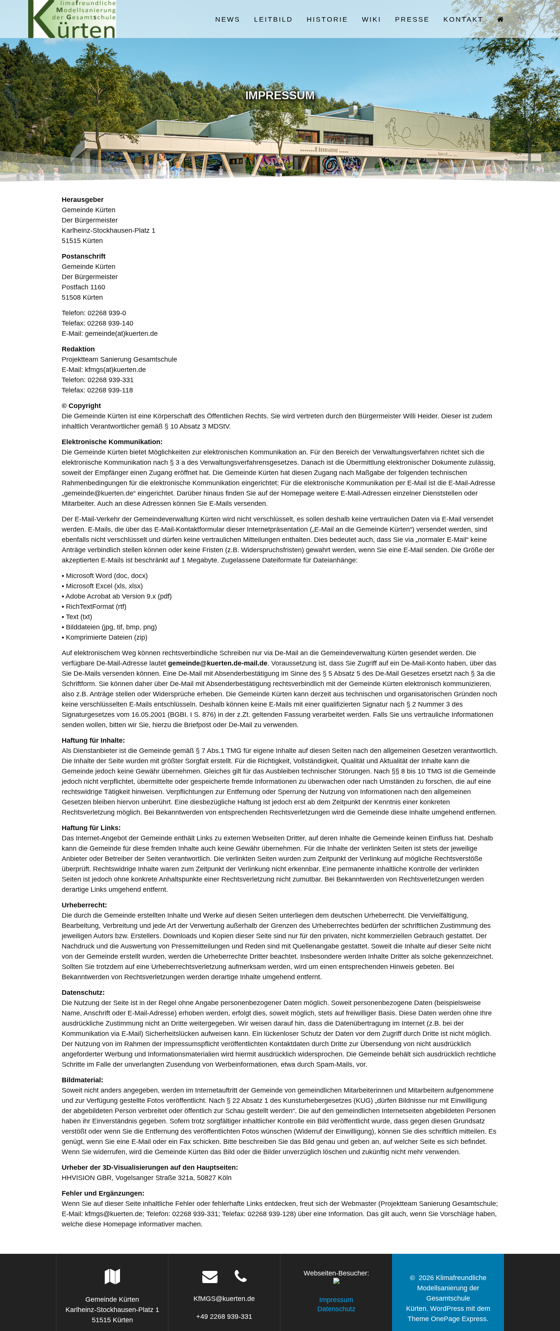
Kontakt (463, 19)
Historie (327, 19)
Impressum (336, 1300)
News (227, 19)
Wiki (371, 19)
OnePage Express (458, 1319)
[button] (522, 19)
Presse (412, 19)
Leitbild (273, 19)
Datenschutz (336, 1309)
